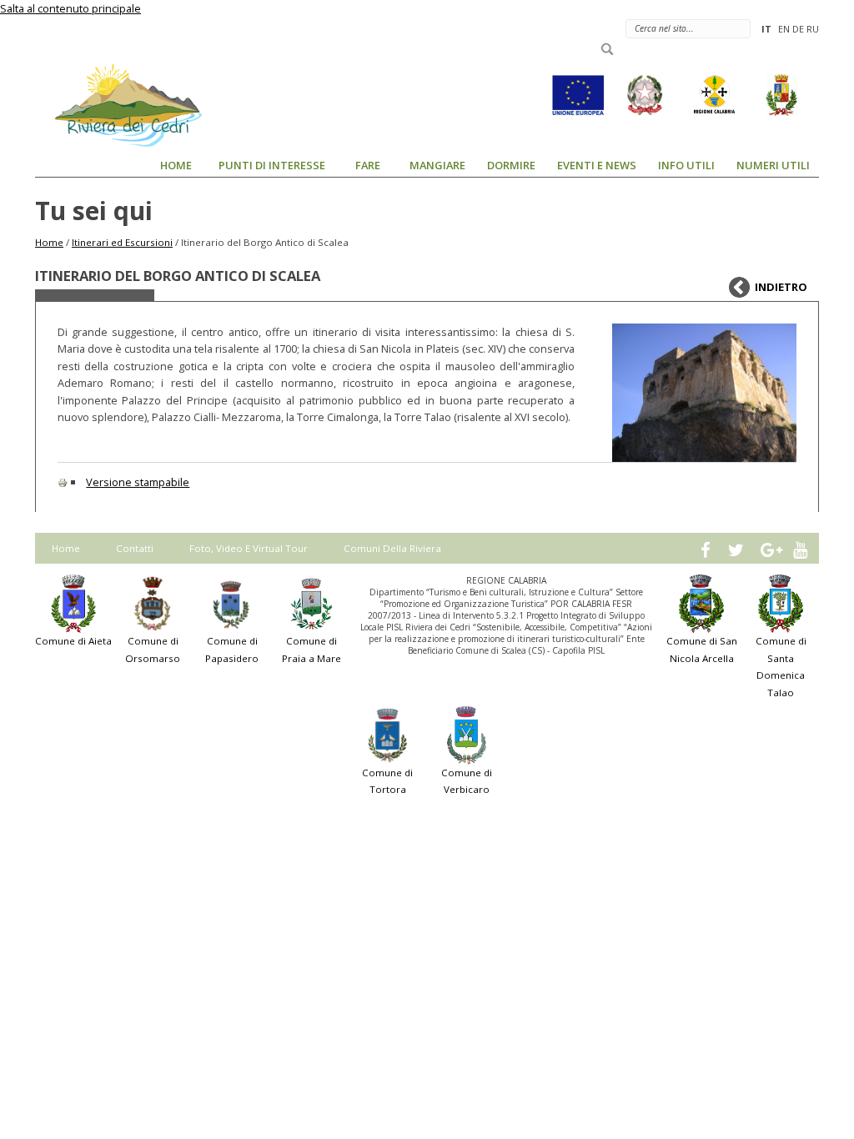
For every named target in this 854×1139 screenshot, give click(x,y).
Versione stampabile (137, 481)
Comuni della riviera (392, 548)
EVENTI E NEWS (596, 165)
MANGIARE (437, 165)
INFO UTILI (686, 165)
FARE (367, 165)
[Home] (118, 104)
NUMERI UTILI (773, 165)
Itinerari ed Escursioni (122, 242)
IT (766, 29)
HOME (176, 165)
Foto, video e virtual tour (248, 548)
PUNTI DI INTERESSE (272, 165)
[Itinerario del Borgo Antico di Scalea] (704, 393)
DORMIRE (511, 165)
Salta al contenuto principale (70, 8)
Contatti (134, 548)
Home (49, 242)
